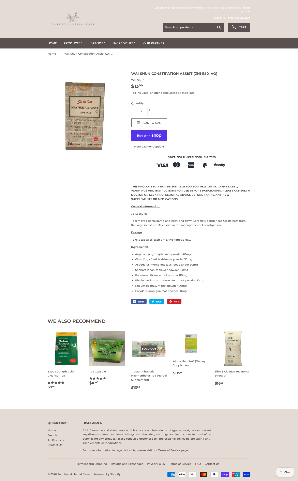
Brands (97, 43)
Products (72, 43)
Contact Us (55, 445)
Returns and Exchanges (127, 463)
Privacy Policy (156, 463)
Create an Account (239, 17)
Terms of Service (169, 450)
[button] (56, 382)
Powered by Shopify (106, 474)
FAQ (198, 463)
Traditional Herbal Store (74, 474)
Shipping (156, 92)
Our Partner (153, 43)
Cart (242, 27)
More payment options (149, 146)
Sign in (218, 17)
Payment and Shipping (91, 463)
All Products (56, 440)
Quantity (137, 103)
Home (52, 43)
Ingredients (123, 43)
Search (52, 435)
